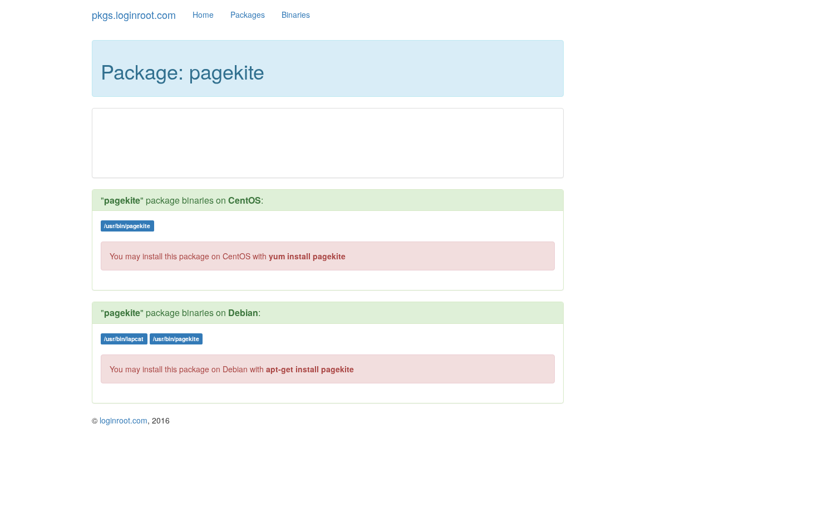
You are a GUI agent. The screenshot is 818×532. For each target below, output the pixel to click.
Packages (247, 14)
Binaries (296, 14)
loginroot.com (123, 420)
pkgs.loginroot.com (134, 14)
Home (203, 14)
